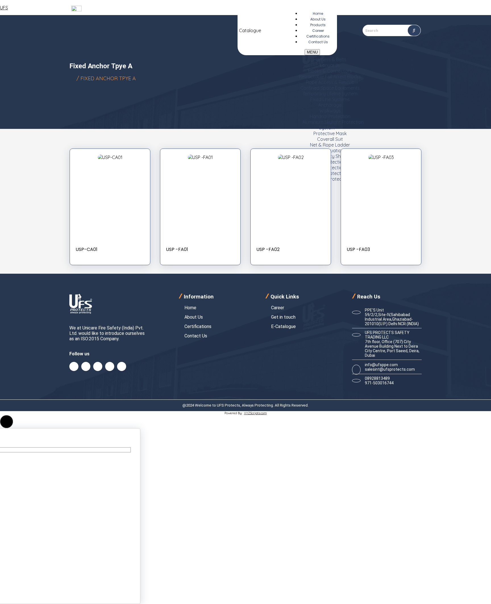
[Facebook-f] (73, 366)
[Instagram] (109, 366)
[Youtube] (121, 366)
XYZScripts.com (255, 413)
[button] (6, 421)
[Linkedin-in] (85, 366)
